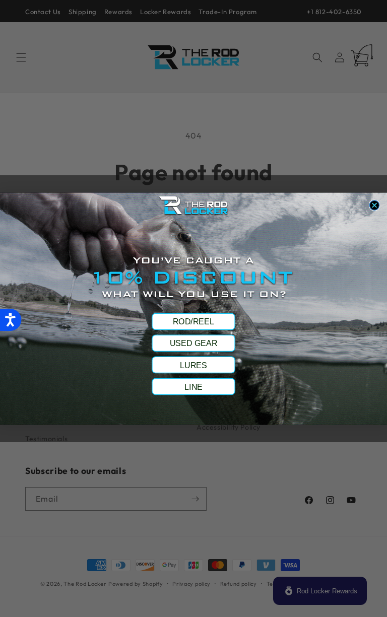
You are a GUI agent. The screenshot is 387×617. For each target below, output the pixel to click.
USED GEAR (193, 343)
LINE (193, 386)
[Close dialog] (374, 205)
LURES (193, 364)
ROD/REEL (193, 321)
